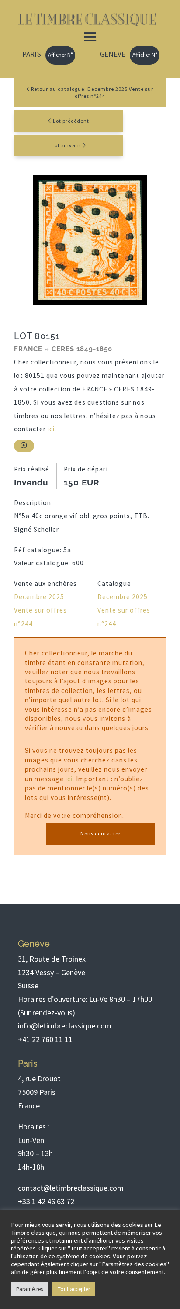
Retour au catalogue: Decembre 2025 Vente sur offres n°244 (91, 93)
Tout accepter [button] (74, 1289)
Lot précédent (71, 121)
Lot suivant (66, 145)
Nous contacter (100, 833)
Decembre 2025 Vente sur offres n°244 (40, 609)
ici (51, 429)
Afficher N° (60, 55)
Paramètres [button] (29, 1289)
